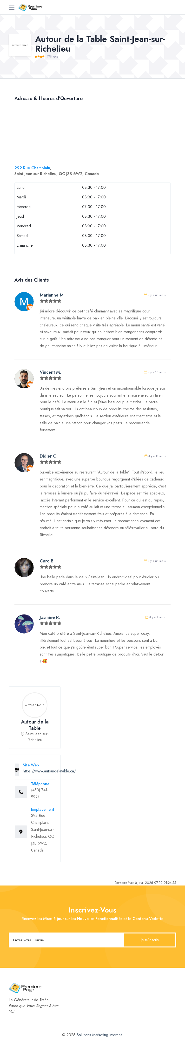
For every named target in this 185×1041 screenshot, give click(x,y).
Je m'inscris (150, 940)
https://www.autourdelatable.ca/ (49, 771)
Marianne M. (52, 295)
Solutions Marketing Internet (99, 1035)
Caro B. (47, 561)
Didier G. (49, 456)
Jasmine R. (50, 617)
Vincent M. (50, 372)
